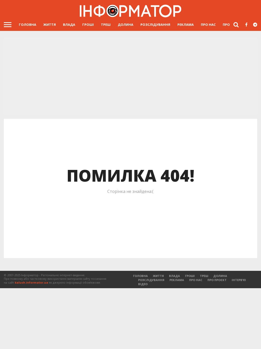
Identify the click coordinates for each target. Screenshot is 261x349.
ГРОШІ (88, 24)
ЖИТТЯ (49, 24)
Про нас (208, 24)
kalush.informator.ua (31, 282)
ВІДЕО (143, 284)
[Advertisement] (130, 76)
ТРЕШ (106, 24)
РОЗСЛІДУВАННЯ (155, 24)
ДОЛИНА (125, 24)
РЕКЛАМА (185, 24)
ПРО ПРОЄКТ (217, 280)
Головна (27, 24)
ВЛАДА (69, 24)
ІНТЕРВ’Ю (239, 280)
